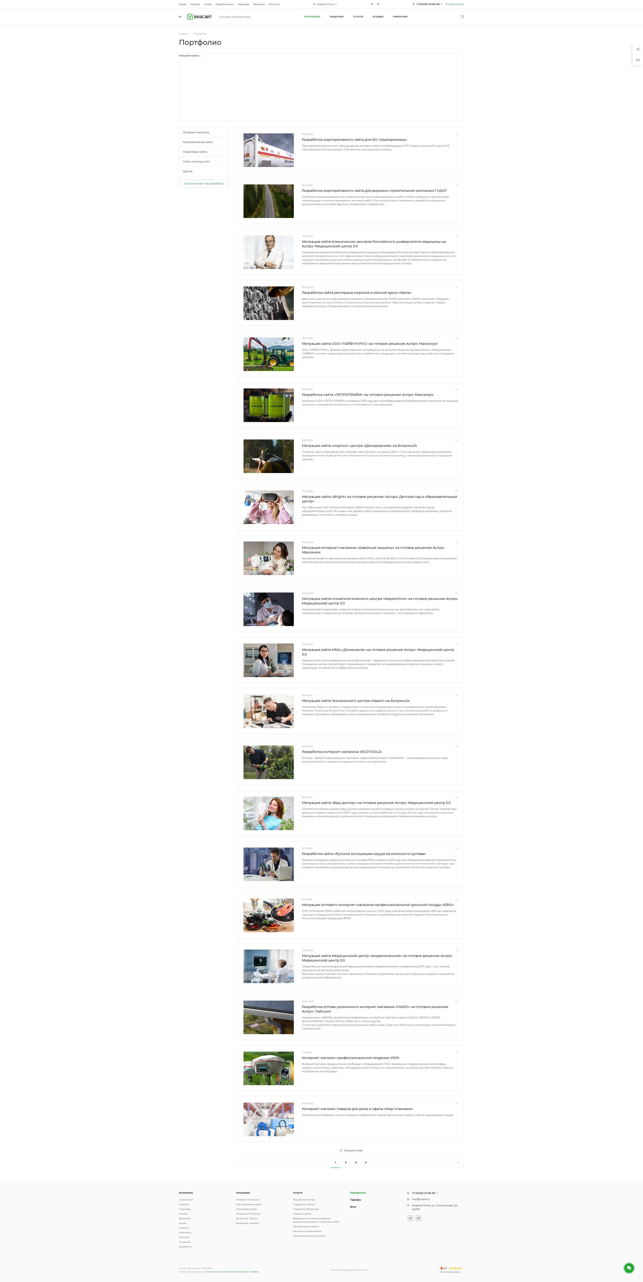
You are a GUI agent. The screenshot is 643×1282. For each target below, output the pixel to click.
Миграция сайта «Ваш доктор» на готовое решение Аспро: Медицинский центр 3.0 (376, 803)
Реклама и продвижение (307, 1231)
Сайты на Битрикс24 (196, 161)
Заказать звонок (454, 4)
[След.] (456, 1162)
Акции (182, 1223)
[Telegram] (378, 4)
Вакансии (184, 1218)
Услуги (298, 1192)
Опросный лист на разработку (204, 183)
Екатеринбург (241, 1271)
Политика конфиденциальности (348, 1270)
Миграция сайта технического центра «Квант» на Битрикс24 (356, 701)
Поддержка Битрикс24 (306, 1209)
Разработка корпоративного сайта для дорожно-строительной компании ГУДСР (374, 191)
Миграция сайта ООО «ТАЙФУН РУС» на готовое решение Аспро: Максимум (370, 344)
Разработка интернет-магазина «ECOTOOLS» (342, 752)
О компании (186, 1199)
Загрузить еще (353, 1150)
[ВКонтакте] (371, 4)
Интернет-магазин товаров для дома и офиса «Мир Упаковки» (357, 1109)
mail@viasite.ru (421, 1199)
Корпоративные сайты (198, 142)
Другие (187, 171)
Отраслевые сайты (195, 151)
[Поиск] (462, 16)
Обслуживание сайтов (306, 1226)
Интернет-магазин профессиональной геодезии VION (350, 1058)
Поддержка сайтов (303, 1204)
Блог (353, 1206)
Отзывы (183, 1213)
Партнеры (185, 1209)
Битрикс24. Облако (247, 1218)
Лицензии (185, 1242)
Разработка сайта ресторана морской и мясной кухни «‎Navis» (356, 293)
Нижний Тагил (213, 1271)
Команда (184, 1204)
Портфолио (358, 1192)
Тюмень (254, 1271)
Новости (184, 1227)
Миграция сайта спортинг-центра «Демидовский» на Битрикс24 (359, 446)
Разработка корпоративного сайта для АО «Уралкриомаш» (354, 140)
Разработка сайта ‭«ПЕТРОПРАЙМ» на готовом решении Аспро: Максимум (368, 395)
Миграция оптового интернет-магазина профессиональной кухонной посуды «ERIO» (378, 905)
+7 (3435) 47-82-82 (428, 4)
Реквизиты (185, 1232)
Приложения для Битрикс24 (309, 1236)
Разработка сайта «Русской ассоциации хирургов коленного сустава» (364, 854)
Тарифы (355, 1199)
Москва (227, 1271)
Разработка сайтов (304, 1199)
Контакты (184, 1237)
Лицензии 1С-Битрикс (248, 1213)
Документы (185, 1246)
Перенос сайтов (302, 1213)
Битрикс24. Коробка (247, 1223)
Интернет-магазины (196, 132)
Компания (186, 1192)
